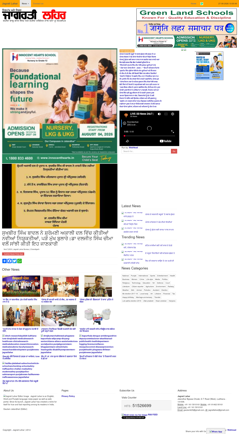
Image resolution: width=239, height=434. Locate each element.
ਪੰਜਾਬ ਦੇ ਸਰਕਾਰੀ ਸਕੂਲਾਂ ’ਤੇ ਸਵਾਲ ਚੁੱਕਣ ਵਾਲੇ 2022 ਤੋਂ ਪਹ (137, 54)
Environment (161, 286)
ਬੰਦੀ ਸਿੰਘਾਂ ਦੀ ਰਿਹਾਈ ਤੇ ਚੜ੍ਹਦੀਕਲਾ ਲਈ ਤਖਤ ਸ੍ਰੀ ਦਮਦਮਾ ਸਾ (139, 84)
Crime (142, 279)
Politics (164, 279)
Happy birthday (128, 297)
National (125, 275)
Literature (126, 286)
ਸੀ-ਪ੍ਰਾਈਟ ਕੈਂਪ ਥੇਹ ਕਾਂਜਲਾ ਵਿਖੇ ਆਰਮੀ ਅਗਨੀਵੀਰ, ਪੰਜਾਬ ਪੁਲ (139, 79)
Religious (126, 283)
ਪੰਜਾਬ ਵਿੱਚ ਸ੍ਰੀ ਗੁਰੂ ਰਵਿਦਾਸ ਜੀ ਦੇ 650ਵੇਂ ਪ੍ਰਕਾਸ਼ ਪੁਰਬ (136, 92)
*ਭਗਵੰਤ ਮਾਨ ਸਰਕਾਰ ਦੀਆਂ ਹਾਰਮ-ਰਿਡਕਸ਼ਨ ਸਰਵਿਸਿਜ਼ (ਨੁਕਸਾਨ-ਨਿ (140, 101)
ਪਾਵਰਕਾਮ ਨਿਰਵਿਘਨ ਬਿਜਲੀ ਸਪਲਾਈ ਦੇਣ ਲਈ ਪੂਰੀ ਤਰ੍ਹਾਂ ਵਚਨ (58, 330)
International (143, 275)
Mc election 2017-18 (130, 293)
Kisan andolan (161, 301)
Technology (136, 283)
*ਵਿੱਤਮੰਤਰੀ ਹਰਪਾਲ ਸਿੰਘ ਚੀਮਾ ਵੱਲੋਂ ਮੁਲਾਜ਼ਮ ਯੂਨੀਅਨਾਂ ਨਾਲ (137, 65)
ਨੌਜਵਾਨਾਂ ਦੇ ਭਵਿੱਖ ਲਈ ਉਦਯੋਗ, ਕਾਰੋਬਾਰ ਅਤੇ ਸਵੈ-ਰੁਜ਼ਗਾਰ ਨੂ (137, 98)
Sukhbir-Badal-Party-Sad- (13, 254)
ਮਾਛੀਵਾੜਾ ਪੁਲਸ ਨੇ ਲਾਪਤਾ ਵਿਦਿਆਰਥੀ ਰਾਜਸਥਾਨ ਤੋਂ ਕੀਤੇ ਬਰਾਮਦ (139, 103)
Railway (171, 286)
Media (157, 279)
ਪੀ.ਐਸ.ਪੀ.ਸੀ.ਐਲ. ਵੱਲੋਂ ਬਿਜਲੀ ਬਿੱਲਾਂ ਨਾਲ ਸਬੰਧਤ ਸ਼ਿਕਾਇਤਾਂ (138, 73)
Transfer (157, 297)
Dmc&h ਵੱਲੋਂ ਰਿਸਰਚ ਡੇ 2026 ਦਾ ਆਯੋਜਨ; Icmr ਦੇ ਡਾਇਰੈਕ (21, 357)
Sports (152, 275)
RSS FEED (152, 414)
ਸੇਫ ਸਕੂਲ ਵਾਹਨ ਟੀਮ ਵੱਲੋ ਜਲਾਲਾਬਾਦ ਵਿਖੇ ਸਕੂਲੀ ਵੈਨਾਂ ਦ (20, 382)
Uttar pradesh (148, 301)
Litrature (158, 293)
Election (165, 290)
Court (168, 283)
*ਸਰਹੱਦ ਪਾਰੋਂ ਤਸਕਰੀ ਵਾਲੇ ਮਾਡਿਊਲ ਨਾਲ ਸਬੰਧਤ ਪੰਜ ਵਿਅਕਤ (97, 330)
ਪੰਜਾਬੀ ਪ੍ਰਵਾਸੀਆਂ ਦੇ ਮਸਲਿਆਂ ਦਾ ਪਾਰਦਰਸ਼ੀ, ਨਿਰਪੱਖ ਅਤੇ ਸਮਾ (139, 90)
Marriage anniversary (144, 297)
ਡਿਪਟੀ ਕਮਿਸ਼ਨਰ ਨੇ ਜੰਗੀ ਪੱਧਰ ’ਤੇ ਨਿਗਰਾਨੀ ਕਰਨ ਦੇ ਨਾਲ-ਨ (98, 357)
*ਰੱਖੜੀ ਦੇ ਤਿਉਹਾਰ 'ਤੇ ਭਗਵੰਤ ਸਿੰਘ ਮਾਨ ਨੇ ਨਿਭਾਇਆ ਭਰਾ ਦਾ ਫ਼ (139, 76)
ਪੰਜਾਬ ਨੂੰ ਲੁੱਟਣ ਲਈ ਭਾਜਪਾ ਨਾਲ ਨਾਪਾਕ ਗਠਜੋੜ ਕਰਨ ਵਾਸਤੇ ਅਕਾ (139, 59)
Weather (125, 290)
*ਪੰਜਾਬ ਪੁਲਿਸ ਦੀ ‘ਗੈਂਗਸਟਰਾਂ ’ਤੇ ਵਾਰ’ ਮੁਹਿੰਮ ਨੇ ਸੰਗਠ (96, 300)
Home (193, 3)
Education (146, 283)
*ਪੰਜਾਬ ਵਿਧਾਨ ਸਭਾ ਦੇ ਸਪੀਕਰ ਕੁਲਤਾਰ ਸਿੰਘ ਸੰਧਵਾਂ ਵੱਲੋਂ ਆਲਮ (138, 81)
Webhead (231, 429)
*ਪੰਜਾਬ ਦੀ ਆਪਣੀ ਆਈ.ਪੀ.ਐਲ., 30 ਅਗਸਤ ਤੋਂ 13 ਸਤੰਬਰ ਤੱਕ (58, 300)
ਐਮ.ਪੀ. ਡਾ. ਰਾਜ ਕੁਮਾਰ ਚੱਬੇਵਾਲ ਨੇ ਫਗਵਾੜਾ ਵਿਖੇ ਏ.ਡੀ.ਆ (59, 357)
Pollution (147, 290)
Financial (166, 293)
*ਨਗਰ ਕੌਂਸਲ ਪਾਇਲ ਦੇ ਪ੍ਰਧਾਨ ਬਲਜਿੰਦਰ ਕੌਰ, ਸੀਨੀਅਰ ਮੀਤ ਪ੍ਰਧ (139, 87)
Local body (144, 293)
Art (151, 293)
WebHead (133, 147)
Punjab (133, 275)
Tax (173, 293)
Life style (149, 279)
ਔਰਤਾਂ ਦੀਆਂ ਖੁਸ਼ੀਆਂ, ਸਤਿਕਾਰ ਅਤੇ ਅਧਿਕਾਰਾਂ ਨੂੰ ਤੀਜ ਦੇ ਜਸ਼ (137, 106)
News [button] (25, 3)
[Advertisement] (149, 322)
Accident (156, 290)
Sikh (132, 290)
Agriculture (150, 286)
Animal (139, 290)
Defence (160, 283)
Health (172, 275)
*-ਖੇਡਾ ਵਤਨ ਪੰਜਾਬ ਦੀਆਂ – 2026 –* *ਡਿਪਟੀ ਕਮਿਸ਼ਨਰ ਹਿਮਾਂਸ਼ (139, 68)
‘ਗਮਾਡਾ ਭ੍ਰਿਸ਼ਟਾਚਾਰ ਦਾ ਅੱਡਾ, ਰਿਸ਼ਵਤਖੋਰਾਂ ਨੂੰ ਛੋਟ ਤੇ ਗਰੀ (136, 95)
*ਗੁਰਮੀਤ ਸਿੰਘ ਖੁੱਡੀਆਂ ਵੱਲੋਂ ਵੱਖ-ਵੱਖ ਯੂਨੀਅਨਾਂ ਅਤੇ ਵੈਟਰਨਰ (137, 70)
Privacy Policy (68, 396)
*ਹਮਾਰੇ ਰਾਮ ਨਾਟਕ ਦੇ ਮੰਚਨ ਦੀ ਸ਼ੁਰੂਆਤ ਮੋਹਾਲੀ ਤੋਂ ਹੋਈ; (20, 330)
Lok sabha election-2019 (131, 301)
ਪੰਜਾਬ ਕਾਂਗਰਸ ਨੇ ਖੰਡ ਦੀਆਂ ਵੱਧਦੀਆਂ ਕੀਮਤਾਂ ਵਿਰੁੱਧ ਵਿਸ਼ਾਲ (137, 56)
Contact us (38, 3)
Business (125, 279)
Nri (154, 283)
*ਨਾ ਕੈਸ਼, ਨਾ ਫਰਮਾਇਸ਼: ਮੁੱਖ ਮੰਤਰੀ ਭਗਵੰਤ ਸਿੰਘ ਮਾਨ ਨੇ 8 (20, 300)
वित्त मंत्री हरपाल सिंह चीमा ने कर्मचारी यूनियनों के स (134, 62)
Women (134, 279)
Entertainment (162, 275)
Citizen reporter (137, 286)
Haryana (172, 301)
